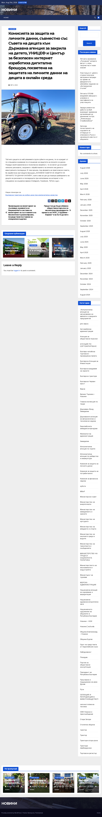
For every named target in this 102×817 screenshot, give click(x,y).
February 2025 (86, 263)
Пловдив (83, 657)
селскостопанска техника (87, 705)
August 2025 (85, 231)
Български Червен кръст (87, 382)
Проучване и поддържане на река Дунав (88, 682)
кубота (83, 486)
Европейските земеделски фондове (89, 427)
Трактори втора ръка (89, 740)
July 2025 (84, 237)
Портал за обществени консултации (85, 665)
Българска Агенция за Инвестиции (89, 362)
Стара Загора (85, 719)
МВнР (82, 491)
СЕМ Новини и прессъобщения (86, 713)
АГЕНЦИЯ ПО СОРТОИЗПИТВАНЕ (88, 345)
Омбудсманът (85, 652)
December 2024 (86, 274)
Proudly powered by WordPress (11, 813)
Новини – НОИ (86, 621)
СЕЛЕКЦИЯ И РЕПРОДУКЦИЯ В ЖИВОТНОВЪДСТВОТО (89, 697)
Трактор (83, 735)
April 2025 (84, 252)
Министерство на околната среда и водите (87, 536)
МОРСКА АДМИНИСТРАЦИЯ (88, 584)
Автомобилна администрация (86, 330)
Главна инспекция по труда (89, 403)
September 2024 (86, 289)
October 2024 (85, 284)
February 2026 (86, 200)
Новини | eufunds (87, 626)
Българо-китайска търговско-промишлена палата (88, 353)
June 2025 (84, 242)
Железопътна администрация (86, 435)
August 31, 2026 (13, 786)
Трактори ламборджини (86, 747)
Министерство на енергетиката (87, 503)
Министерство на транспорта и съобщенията (87, 546)
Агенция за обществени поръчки (89, 338)
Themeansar (39, 813)
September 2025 (86, 226)
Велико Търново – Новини (87, 395)
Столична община (87, 725)
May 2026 (84, 184)
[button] (95, 18)
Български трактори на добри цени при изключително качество (31, 195)
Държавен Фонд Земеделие (87, 410)
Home (6, 17)
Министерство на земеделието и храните (87, 511)
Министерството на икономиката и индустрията (88, 567)
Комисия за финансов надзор (89, 480)
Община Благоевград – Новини (89, 633)
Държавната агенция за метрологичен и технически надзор (89, 419)
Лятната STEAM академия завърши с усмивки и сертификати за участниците (88, 98)
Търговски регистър (88, 753)
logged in (17, 271)
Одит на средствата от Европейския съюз (89, 646)
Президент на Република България (88, 673)
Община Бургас (86, 639)
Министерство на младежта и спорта (88, 528)
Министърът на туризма (86, 576)
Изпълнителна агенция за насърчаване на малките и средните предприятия (88, 314)
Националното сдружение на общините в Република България (88, 612)
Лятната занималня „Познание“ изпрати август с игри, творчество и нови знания (88, 63)
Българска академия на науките (88, 370)
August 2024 (85, 295)
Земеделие (84, 441)
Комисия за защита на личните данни (89, 465)
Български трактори (88, 376)
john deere (12, 29)
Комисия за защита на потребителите (89, 472)
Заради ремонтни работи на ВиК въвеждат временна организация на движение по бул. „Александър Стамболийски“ (88, 114)
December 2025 (86, 210)
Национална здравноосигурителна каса (89, 602)
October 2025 (85, 221)
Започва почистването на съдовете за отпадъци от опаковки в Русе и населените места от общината (88, 132)
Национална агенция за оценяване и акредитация (88, 592)
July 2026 (84, 173)
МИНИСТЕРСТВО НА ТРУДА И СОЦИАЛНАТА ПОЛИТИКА (89, 556)
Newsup (30, 813)
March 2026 (85, 194)
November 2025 (86, 215)
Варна (82, 389)
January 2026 (85, 205)
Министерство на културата (87, 520)
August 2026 (85, 168)
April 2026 (84, 189)
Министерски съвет (88, 497)
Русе (82, 689)
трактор (83, 730)
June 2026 (84, 178)
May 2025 (84, 247)
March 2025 (84, 258)
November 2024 (86, 279)
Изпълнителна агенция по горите (87, 448)
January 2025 (85, 268)
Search (83, 28)
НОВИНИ (9, 10)
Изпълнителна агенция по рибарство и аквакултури (89, 456)
